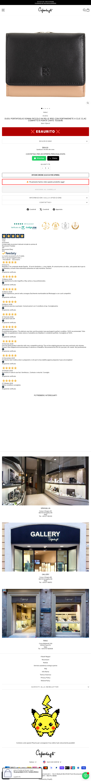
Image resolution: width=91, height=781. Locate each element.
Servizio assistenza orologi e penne (45, 665)
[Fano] (45, 613)
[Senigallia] (45, 480)
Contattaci (45, 202)
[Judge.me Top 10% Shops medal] (75, 226)
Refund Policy (45, 681)
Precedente (6, 259)
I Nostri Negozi (45, 656)
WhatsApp (40, 158)
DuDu (45, 116)
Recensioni (45, 660)
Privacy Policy (45, 678)
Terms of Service (45, 675)
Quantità (45, 164)
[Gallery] (45, 547)
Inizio (45, 112)
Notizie (45, 662)
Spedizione (39, 149)
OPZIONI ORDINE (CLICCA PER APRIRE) (45, 175)
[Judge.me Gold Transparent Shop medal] (46, 226)
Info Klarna (45, 671)
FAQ (45, 669)
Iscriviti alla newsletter (45, 687)
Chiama (54, 158)
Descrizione (45, 141)
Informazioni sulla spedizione (45, 198)
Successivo (16, 259)
